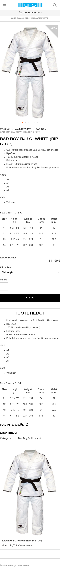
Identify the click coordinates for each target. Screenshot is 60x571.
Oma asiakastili (20, 18)
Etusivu (5, 129)
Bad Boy (41, 129)
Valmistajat (23, 129)
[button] (22, 122)
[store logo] (30, 5)
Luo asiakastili (40, 18)
